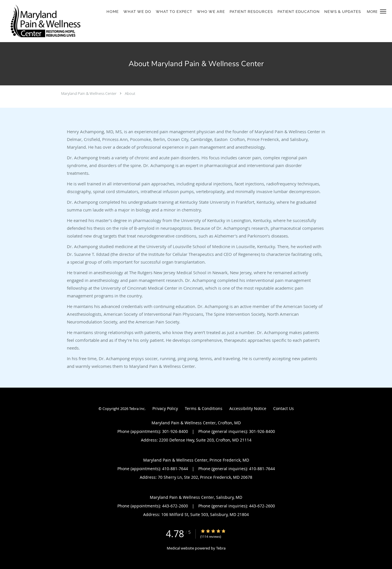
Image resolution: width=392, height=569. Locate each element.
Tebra (221, 548)
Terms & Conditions (203, 408)
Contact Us (283, 408)
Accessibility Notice (247, 408)
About (130, 93)
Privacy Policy (165, 408)
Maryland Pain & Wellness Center (89, 93)
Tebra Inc (137, 408)
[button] (383, 11)
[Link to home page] (44, 21)
